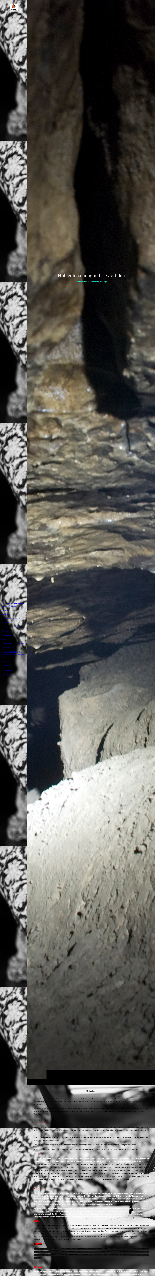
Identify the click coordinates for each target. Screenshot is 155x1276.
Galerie (4, 639)
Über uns (5, 623)
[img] (91, 542)
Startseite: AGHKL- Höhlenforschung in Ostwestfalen (13, 604)
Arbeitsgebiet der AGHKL (11, 627)
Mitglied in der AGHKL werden (13, 644)
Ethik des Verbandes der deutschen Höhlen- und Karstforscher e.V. (13, 654)
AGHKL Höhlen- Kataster (11, 618)
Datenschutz (6, 670)
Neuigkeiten (6, 610)
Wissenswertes (7, 635)
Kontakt (5, 666)
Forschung (5, 614)
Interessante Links (8, 648)
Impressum (6, 674)
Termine (5, 631)
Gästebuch (5, 662)
